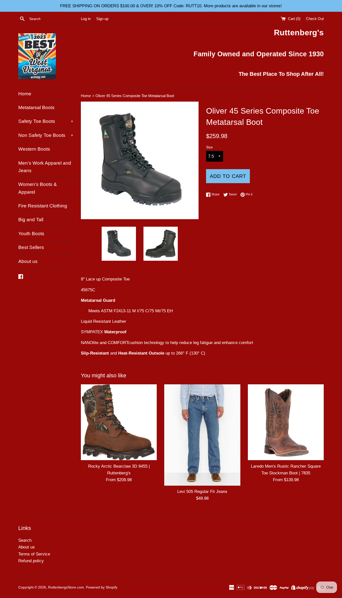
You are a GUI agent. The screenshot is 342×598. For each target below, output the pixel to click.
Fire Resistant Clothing (42, 205)
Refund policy (31, 560)
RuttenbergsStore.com (66, 587)
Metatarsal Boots (36, 107)
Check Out (315, 19)
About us (28, 261)
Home (24, 93)
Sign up (102, 19)
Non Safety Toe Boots (45, 135)
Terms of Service (34, 554)
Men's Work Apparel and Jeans (44, 166)
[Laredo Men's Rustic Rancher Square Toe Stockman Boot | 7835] (286, 422)
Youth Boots (31, 233)
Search (25, 540)
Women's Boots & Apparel (37, 188)
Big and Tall (30, 219)
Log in (86, 19)
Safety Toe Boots (45, 121)
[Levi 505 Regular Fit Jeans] (202, 435)
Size (209, 147)
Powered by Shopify (101, 587)
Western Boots (34, 149)
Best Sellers (31, 247)
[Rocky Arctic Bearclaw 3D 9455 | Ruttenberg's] (119, 422)
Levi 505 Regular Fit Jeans (202, 491)
